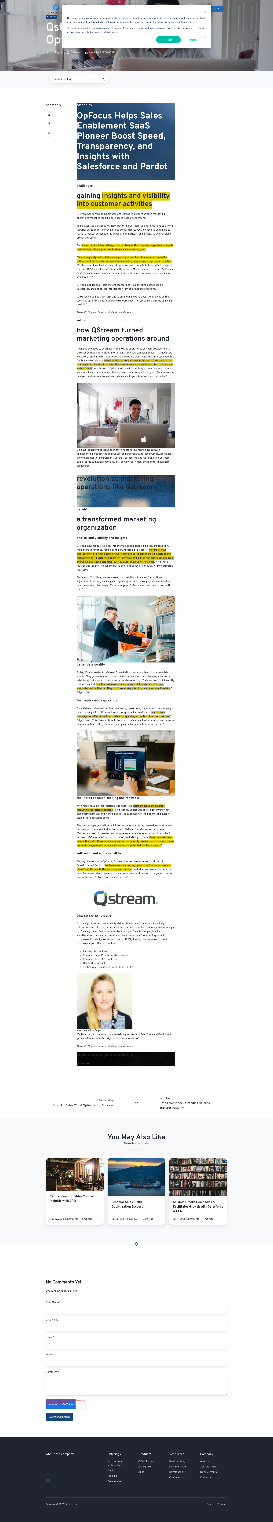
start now (82, 497)
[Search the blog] (103, 79)
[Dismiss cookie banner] (205, 12)
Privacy (221, 1504)
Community (176, 1477)
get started (83, 1063)
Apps (141, 1472)
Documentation (178, 1466)
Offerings (114, 1454)
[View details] (48, 1480)
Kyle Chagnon (55, 52)
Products (144, 1454)
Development (115, 1481)
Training (112, 1476)
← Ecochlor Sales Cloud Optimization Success (81, 1105)
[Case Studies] (136, 1103)
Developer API (177, 1472)
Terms (209, 1504)
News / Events (208, 1472)
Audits (111, 1470)
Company (206, 1454)
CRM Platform (146, 1461)
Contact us (206, 1477)
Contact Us (214, 9)
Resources (176, 1454)
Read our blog (177, 1461)
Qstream (82, 923)
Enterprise (144, 1466)
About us (205, 1461)
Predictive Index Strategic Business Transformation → (185, 1105)
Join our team (208, 1466)
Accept (168, 39)
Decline (194, 39)
